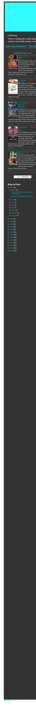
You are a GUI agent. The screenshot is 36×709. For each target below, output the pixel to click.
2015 (11, 245)
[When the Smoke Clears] (13, 69)
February (14, 213)
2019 (11, 234)
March (13, 210)
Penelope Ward (22, 108)
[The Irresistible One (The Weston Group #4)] (13, 140)
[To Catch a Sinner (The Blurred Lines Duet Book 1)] (13, 164)
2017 (11, 240)
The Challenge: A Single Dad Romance (23, 104)
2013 (11, 250)
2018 (11, 237)
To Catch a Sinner (23, 152)
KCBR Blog (12, 35)
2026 (11, 187)
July (12, 199)
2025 (11, 219)
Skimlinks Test (8, 700)
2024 (11, 221)
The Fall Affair (22, 80)
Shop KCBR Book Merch (16, 46)
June (13, 202)
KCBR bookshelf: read (22, 53)
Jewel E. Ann (22, 59)
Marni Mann (22, 130)
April (12, 207)
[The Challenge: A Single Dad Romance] (13, 117)
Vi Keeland (21, 81)
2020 (11, 232)
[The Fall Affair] (13, 93)
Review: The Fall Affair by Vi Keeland (22, 196)
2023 (11, 224)
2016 (11, 242)
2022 (11, 227)
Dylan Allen (21, 153)
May (12, 205)
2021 (11, 229)
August (13, 190)
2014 (11, 248)
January (14, 215)
